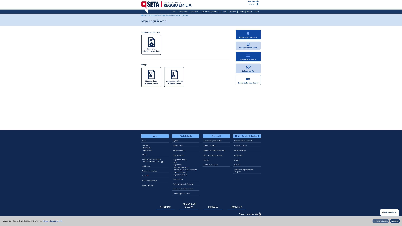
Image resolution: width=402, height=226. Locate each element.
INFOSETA (213, 206)
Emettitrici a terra (180, 172)
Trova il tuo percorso (149, 171)
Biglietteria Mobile (180, 175)
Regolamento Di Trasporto (243, 141)
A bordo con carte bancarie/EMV (185, 170)
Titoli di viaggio (183, 11)
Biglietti (175, 141)
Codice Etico (238, 155)
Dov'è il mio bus (147, 185)
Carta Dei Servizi (240, 150)
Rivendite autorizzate (181, 167)
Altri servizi (194, 11)
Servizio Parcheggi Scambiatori (214, 150)
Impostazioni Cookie (381, 221)
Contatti (241, 11)
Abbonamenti (178, 146)
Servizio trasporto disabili (213, 141)
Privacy (236, 160)
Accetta (395, 221)
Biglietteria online (180, 160)
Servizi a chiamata (210, 146)
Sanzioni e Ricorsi (240, 146)
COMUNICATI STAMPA (189, 205)
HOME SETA (236, 206)
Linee (173, 11)
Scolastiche (147, 148)
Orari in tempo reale (149, 181)
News (224, 11)
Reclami (249, 11)
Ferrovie (206, 160)
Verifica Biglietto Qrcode (181, 194)
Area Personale (253, 1)
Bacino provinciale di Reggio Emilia (159, 15)
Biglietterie (178, 165)
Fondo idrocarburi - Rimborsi (183, 184)
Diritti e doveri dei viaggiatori (210, 11)
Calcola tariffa (178, 179)
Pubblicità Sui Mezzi (211, 165)
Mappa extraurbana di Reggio (153, 162)
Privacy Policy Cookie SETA (52, 221)
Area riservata (252, 214)
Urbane (146, 145)
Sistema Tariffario (179, 150)
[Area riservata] (260, 214)
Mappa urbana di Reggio (152, 159)
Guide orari (146, 166)
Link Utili (237, 165)
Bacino (256, 11)
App (175, 162)
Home (145, 15)
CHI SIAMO (165, 206)
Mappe (144, 155)
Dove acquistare (178, 155)
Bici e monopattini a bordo (213, 155)
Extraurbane (147, 150)
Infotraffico (232, 11)
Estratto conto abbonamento (183, 189)
